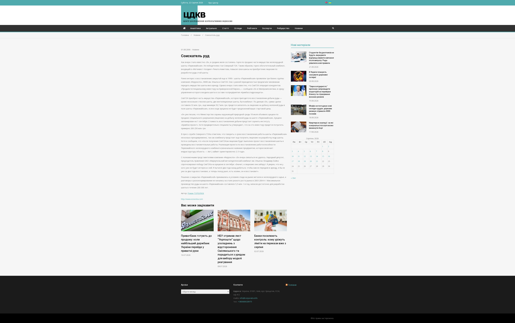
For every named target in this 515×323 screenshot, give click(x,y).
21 (317, 161)
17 (293, 161)
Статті (225, 28)
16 (329, 156)
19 (305, 161)
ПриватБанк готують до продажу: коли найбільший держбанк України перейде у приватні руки (196, 243)
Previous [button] (183, 240)
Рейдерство (283, 28)
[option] (197, 233)
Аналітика (195, 28)
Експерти (267, 28)
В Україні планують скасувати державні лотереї (318, 74)
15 (323, 156)
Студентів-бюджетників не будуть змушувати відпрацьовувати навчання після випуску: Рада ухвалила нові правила (321, 58)
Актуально (211, 28)
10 (293, 156)
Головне (292, 285)
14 (317, 156)
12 (305, 156)
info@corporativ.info (249, 298)
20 (311, 161)
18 (299, 161)
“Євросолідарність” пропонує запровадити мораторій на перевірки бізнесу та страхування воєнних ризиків (320, 91)
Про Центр (213, 2)
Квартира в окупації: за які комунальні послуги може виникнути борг (321, 125)
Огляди (238, 28)
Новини (299, 28)
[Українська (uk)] (330, 2)
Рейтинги (252, 28)
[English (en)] (326, 2)
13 (311, 156)
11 (299, 156)
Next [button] (285, 240)
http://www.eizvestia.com (192, 199)
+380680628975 (245, 301)
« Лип (293, 178)
